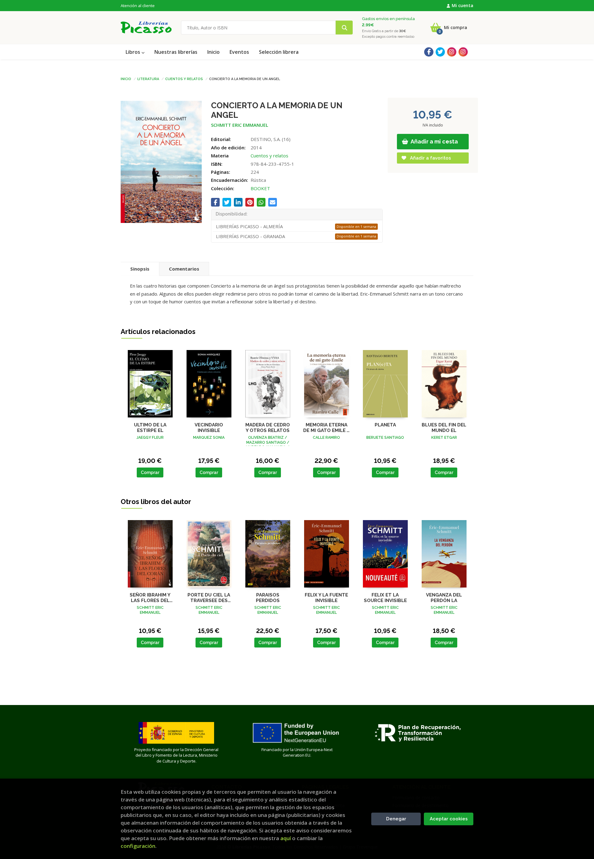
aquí (285, 838)
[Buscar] (344, 28)
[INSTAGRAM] (451, 52)
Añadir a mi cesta (434, 141)
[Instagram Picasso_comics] (463, 52)
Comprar (150, 472)
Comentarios (184, 269)
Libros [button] (133, 52)
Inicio (126, 78)
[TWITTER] (440, 52)
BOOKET (260, 188)
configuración (138, 845)
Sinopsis (139, 269)
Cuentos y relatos (184, 78)
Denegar (396, 819)
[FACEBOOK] (428, 52)
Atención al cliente (138, 5)
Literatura (148, 78)
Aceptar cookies (449, 819)
